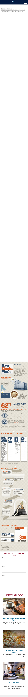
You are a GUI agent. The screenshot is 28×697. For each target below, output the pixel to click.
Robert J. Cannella (6, 9)
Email (3, 567)
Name (4, 558)
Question (3, 575)
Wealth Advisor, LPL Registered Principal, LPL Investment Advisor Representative (13, 10)
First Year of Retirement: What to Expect (14, 619)
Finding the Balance (14, 683)
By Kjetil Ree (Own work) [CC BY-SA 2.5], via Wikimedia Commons (10, 351)
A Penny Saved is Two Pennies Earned (14, 651)
